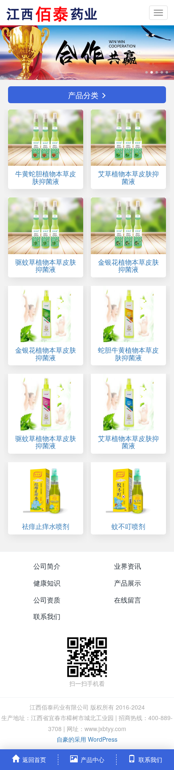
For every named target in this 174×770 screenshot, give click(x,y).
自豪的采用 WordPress (87, 739)
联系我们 (46, 616)
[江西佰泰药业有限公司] (50, 12)
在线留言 (127, 600)
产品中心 (92, 759)
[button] (13, 52)
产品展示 (127, 583)
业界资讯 (127, 566)
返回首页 (34, 759)
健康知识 (46, 583)
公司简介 (46, 566)
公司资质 (46, 600)
